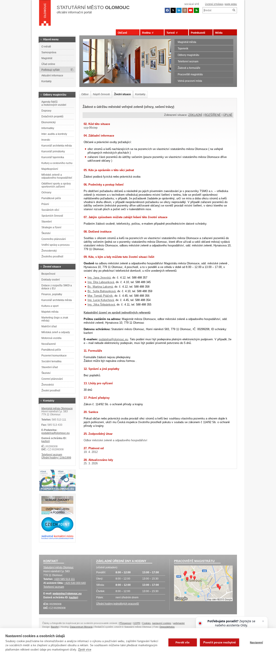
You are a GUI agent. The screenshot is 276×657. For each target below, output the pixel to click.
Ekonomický (48, 122)
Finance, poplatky (51, 294)
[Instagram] (184, 10)
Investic (45, 139)
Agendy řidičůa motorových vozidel (53, 103)
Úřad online (48, 64)
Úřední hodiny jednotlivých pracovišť (117, 603)
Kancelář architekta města (56, 145)
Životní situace (122, 94)
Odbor (85, 94)
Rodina (147, 32)
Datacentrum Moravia (81, 626)
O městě (46, 46)
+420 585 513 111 (64, 579)
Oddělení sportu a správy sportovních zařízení (56, 185)
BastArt (55, 626)
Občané (122, 32)
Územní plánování (52, 378)
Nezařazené (48, 343)
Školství (45, 233)
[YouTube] (190, 10)
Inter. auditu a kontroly (54, 133)
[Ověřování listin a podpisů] (57, 513)
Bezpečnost (48, 273)
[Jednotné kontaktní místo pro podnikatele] (57, 538)
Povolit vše (183, 642)
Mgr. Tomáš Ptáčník (100, 295)
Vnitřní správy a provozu (55, 244)
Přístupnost (125, 623)
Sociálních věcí (50, 209)
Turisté (171, 32)
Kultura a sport (49, 305)
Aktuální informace (52, 75)
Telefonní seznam (188, 61)
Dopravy (46, 110)
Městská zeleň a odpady (55, 332)
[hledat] (234, 10)
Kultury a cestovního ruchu (56, 163)
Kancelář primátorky (53, 151)
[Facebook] (167, 10)
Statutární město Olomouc (58, 567)
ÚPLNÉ (227, 115)
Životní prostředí (50, 390)
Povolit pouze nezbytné (219, 642)
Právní (45, 204)
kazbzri (45, 441)
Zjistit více (84, 649)
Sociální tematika (51, 361)
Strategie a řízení (51, 227)
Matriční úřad (49, 326)
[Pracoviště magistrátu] (203, 584)
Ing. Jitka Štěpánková (101, 304)
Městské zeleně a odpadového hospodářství (56, 176)
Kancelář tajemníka (52, 157)
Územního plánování (53, 239)
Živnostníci (47, 384)
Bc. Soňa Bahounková (102, 291)
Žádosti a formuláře (189, 67)
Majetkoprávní (49, 168)
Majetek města (49, 311)
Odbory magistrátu (188, 55)
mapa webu (231, 4)
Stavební (46, 221)
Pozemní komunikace (54, 355)
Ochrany (46, 192)
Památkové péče (51, 198)
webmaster (179, 623)
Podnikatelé (198, 32)
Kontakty (46, 81)
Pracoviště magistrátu (190, 74)
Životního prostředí (52, 256)
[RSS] (196, 10)
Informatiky (47, 128)
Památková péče (51, 349)
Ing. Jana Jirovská (99, 277)
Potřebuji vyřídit (50, 69)
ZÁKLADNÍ (195, 115)
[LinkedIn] (179, 10)
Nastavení (256, 642)
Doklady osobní (50, 279)
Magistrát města (187, 42)
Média (219, 32)
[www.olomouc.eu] (45, 14)
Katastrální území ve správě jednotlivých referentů (117, 312)
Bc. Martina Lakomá (100, 286)
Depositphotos (167, 626)
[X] (173, 10)
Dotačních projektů (52, 116)
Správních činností (52, 215)
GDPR (136, 623)
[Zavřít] (263, 621)
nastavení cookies (161, 623)
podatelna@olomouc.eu (55, 433)
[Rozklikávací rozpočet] (57, 490)
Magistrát (46, 58)
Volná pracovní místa (190, 80)
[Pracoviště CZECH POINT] (57, 530)
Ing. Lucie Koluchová (101, 300)
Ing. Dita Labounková (101, 282)
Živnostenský (49, 250)
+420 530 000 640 (75, 583)
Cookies (146, 623)
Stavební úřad (49, 367)
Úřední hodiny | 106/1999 (56, 457)
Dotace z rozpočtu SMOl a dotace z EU (56, 287)
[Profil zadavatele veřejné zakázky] (57, 502)
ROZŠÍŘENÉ (212, 115)
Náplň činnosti (101, 94)
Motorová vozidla (51, 338)
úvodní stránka (214, 4)
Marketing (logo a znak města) (54, 319)
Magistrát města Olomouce (57, 408)
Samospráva (48, 52)
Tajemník (183, 48)
